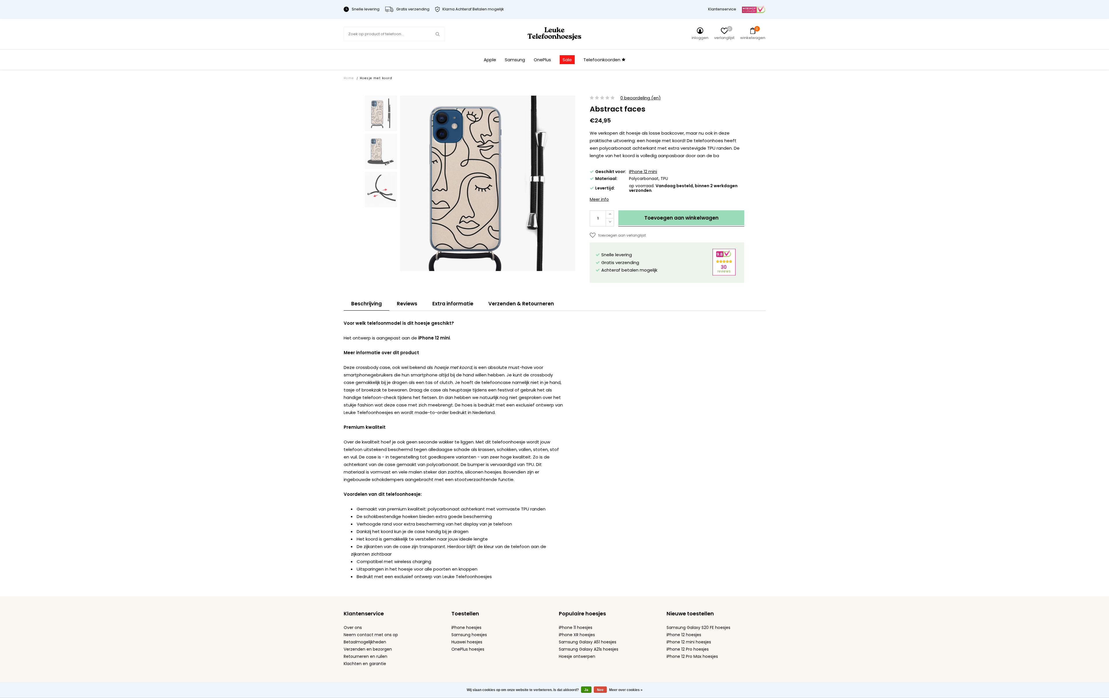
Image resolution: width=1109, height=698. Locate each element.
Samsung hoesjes (469, 635)
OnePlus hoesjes (467, 649)
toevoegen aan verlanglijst (622, 235)
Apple (490, 60)
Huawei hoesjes (466, 642)
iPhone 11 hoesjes (575, 627)
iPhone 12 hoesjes (684, 635)
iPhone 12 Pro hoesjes (688, 649)
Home (349, 78)
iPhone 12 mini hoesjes (689, 642)
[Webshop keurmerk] (753, 9)
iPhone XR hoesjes (577, 635)
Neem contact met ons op (371, 635)
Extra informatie (452, 303)
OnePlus (542, 60)
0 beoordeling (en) (640, 98)
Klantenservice (722, 9)
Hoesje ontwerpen (577, 656)
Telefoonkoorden (601, 60)
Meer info (599, 199)
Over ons (353, 627)
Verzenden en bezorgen (368, 649)
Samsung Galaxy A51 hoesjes (587, 642)
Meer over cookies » (626, 690)
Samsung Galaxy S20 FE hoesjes (698, 627)
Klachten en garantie (365, 664)
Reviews (407, 303)
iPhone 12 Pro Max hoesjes (692, 656)
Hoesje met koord (376, 78)
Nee (600, 690)
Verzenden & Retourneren (521, 303)
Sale (567, 60)
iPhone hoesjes (466, 627)
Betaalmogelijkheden (365, 642)
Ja (586, 690)
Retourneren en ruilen (365, 656)
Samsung (515, 60)
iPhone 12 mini (643, 171)
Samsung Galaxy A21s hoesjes (588, 649)
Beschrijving (366, 303)
